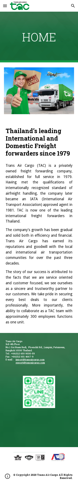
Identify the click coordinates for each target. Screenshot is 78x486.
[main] (39, 37)
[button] (5, 5)
